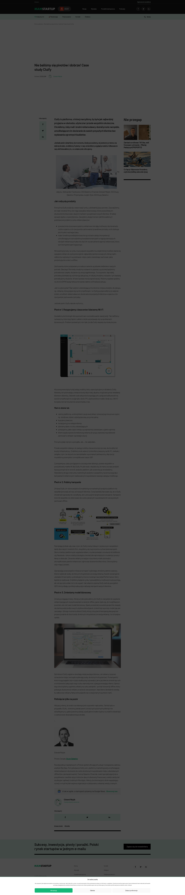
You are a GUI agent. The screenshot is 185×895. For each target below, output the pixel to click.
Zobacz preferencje (131, 890)
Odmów (92, 890)
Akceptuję (53, 890)
